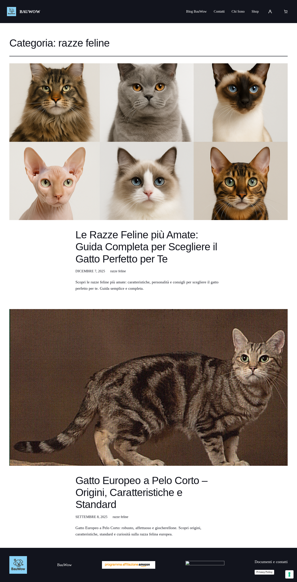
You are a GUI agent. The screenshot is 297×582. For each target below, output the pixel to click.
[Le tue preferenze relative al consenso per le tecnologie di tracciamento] (289, 574)
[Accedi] (270, 11)
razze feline (118, 271)
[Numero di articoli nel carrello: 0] (285, 11)
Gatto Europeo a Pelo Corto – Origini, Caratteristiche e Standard (141, 492)
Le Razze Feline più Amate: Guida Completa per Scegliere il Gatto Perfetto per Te (146, 246)
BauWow (30, 11)
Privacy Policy (264, 572)
